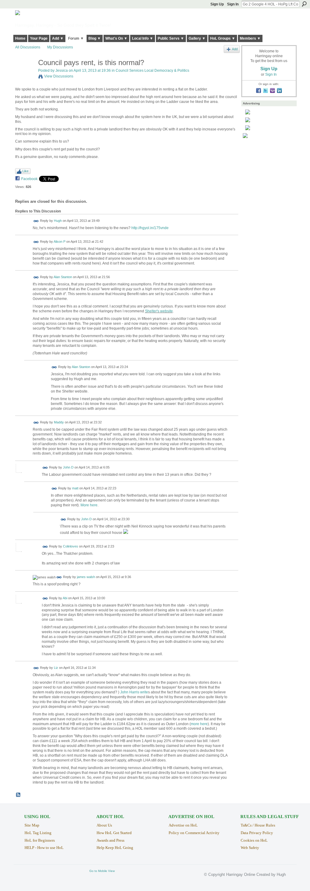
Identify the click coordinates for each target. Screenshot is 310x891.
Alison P (59, 242)
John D (68, 467)
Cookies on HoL (254, 840)
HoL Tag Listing (38, 832)
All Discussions (27, 47)
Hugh (58, 220)
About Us (104, 825)
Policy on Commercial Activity (194, 832)
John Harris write (134, 692)
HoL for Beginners (40, 840)
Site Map (32, 825)
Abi (65, 598)
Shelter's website (159, 311)
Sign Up (217, 4)
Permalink (36, 221)
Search (304, 4)
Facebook (29, 179)
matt (75, 488)
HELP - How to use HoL (44, 847)
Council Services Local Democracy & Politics (152, 70)
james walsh (86, 577)
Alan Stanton (63, 277)
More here (89, 505)
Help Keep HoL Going (115, 847)
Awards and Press (110, 840)
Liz (56, 668)
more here (199, 724)
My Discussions (60, 47)
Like (25, 171)
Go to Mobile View (102, 871)
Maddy (59, 422)
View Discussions (58, 76)
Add (235, 49)
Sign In (233, 4)
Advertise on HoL (183, 825)
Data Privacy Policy (257, 832)
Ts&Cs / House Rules (258, 825)
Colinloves (70, 546)
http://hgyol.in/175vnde (150, 228)
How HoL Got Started (114, 832)
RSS (18, 795)
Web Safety (250, 847)
